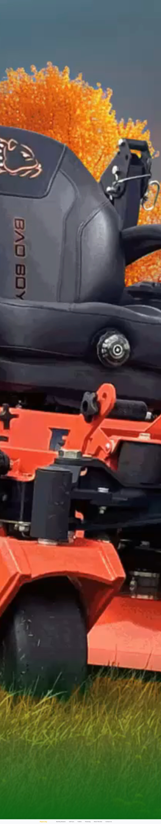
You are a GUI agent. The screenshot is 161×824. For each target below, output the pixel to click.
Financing (87, 821)
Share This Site (98, 821)
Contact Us (108, 821)
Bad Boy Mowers (61, 821)
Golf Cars (71, 821)
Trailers (79, 821)
